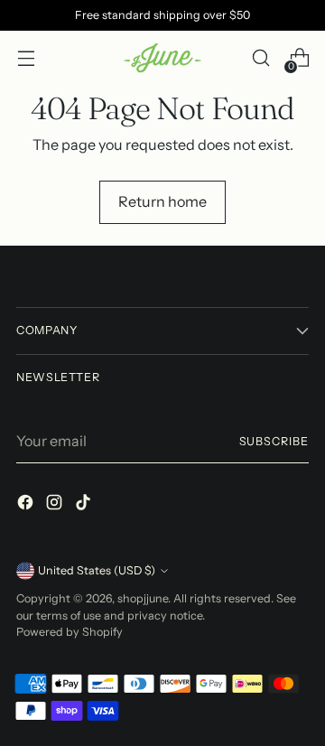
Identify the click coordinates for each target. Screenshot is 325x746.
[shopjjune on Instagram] (56, 505)
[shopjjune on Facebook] (27, 505)
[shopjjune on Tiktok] (85, 505)
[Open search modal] (260, 58)
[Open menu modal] (25, 58)
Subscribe (274, 441)
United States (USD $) (96, 570)
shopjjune (142, 598)
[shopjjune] (162, 58)
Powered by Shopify (69, 632)
